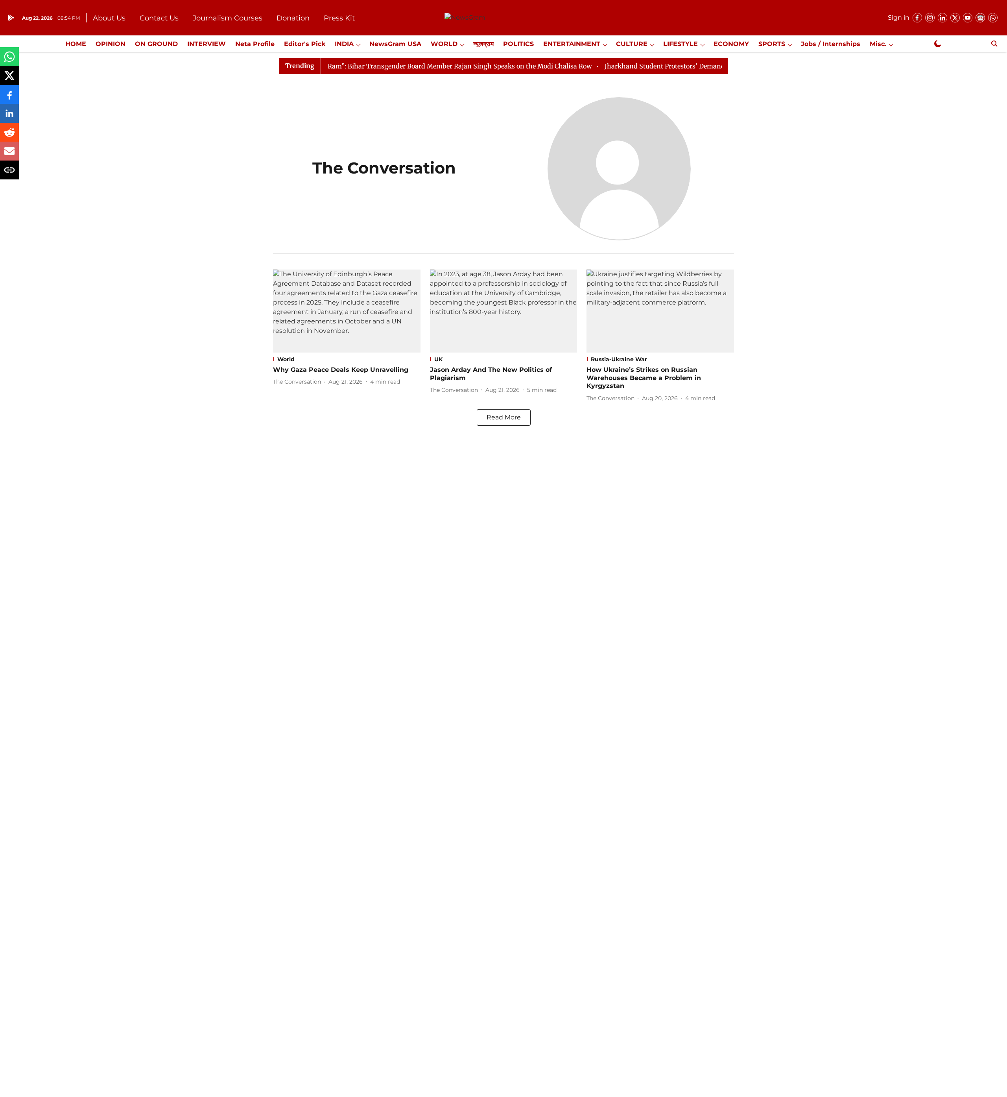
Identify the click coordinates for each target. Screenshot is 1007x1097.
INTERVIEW (206, 44)
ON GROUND (156, 44)
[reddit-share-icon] (9, 136)
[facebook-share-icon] (9, 98)
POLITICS (518, 44)
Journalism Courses (227, 18)
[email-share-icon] (9, 155)
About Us (109, 18)
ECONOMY (731, 44)
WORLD (444, 44)
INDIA (344, 44)
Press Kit (339, 18)
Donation (293, 18)
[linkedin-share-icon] (9, 117)
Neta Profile (255, 44)
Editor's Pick (304, 44)
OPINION (110, 44)
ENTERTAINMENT (571, 44)
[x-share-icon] (9, 79)
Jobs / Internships (830, 44)
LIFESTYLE (680, 44)
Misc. (878, 44)
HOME (75, 44)
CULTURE (631, 44)
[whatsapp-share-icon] (9, 61)
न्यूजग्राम (483, 44)
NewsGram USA (395, 44)
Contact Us (159, 18)
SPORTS (771, 44)
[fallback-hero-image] (347, 311)
